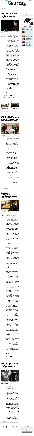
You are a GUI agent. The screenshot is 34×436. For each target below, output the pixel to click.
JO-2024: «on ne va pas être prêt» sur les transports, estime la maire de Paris (10, 11)
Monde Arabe (4, 7)
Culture (22, 7)
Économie (18, 7)
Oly (4, 97)
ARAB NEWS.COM (3, 0)
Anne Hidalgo (15, 43)
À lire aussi (10, 101)
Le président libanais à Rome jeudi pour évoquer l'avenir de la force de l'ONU (29, 42)
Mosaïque (3, 8)
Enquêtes (26, 7)
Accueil (1, 11)
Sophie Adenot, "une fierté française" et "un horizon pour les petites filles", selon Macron (10, 365)
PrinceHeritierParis (5, 358)
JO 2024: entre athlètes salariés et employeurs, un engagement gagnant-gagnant (5, 109)
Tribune (31, 7)
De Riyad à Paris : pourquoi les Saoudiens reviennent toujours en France (29, 29)
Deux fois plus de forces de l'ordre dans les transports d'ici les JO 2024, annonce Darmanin (15, 109)
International (13, 7)
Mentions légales (15, 431)
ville (2, 98)
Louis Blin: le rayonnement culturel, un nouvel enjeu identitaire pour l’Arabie (10, 195)
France (8, 7)
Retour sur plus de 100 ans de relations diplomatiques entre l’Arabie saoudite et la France (29, 32)
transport (16, 97)
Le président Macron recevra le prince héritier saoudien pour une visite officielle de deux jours (10, 118)
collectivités (13, 97)
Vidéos (8, 432)
